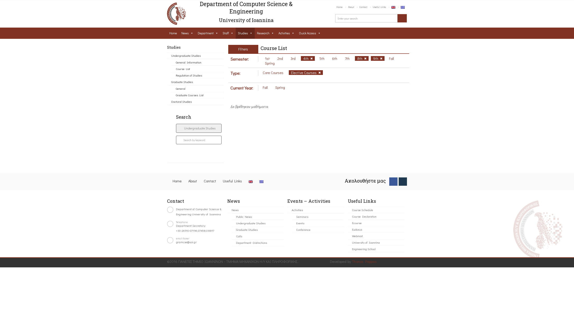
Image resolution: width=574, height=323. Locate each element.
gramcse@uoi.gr (186, 242)
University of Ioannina (366, 242)
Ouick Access (307, 33)
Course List (183, 69)
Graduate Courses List (190, 95)
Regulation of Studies (189, 75)
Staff (226, 33)
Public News (244, 216)
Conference (303, 229)
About (351, 7)
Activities (284, 33)
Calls (239, 236)
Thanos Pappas (364, 261)
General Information (188, 62)
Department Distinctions (251, 242)
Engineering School (364, 249)
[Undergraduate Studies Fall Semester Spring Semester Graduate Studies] (199, 128)
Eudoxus (357, 229)
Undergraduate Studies (186, 55)
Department (206, 33)
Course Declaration (364, 216)
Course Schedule (362, 210)
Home (339, 7)
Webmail (357, 236)
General (180, 88)
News (185, 33)
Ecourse (357, 223)
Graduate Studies (182, 82)
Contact (363, 7)
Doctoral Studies (181, 101)
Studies (243, 33)
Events (300, 223)
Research (263, 33)
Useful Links (379, 7)
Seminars (302, 216)
